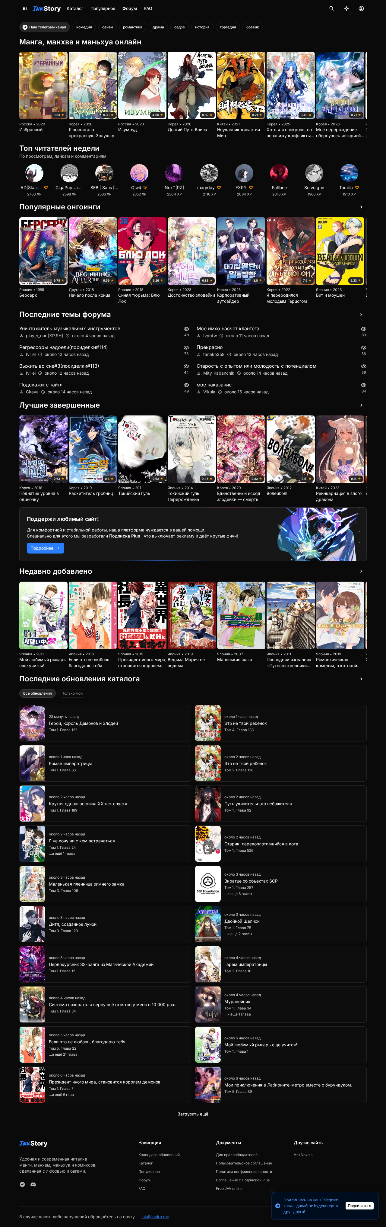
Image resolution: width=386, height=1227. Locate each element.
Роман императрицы (70, 763)
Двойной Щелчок (242, 921)
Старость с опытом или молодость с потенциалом (256, 366)
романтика (132, 27)
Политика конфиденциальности (244, 1171)
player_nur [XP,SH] (44, 335)
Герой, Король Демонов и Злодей (83, 723)
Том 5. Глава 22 (62, 1048)
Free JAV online (229, 1188)
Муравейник (237, 1001)
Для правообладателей (237, 1154)
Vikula (209, 391)
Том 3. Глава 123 (63, 930)
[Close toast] (273, 1193)
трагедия (228, 27)
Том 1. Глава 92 (237, 810)
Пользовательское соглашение (244, 1163)
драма (158, 27)
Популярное (102, 8)
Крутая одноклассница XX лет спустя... (90, 803)
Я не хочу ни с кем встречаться (82, 840)
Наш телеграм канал (47, 27)
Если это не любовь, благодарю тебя (87, 1041)
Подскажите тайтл (40, 385)
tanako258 (214, 354)
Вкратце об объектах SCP (251, 880)
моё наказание (214, 385)
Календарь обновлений (159, 1154)
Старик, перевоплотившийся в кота (261, 843)
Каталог (75, 8)
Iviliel (31, 354)
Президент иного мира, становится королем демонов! (105, 1081)
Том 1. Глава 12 (62, 971)
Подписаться (359, 1205)
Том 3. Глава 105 (63, 890)
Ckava (32, 391)
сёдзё (179, 27)
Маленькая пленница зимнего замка (87, 883)
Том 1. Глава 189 (63, 810)
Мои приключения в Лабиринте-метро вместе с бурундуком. (288, 1084)
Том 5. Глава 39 (238, 1091)
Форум (129, 8)
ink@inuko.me (155, 1216)
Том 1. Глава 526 (238, 850)
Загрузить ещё (193, 1113)
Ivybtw (210, 335)
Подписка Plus (125, 535)
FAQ (148, 8)
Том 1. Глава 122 (63, 730)
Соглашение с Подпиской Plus (243, 1180)
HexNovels (303, 1154)
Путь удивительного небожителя (258, 803)
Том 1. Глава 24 (62, 847)
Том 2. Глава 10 (238, 971)
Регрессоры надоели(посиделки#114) (63, 347)
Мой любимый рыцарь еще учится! (260, 1044)
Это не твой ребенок (245, 723)
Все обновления (37, 693)
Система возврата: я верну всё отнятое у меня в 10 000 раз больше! (111, 1005)
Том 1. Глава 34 (62, 1011)
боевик (252, 27)
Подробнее (41, 548)
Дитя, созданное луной (72, 924)
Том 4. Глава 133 (239, 730)
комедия (84, 27)
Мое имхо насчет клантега (228, 328)
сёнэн (107, 27)
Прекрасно (210, 347)
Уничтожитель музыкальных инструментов (69, 328)
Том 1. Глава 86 (62, 770)
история (202, 27)
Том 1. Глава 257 (238, 887)
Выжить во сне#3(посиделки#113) (59, 366)
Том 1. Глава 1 (236, 1051)
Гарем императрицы (245, 964)
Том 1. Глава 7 (61, 1088)
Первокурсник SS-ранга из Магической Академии (101, 964)
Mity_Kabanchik (218, 373)
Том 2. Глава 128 (238, 770)
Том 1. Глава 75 (237, 927)
